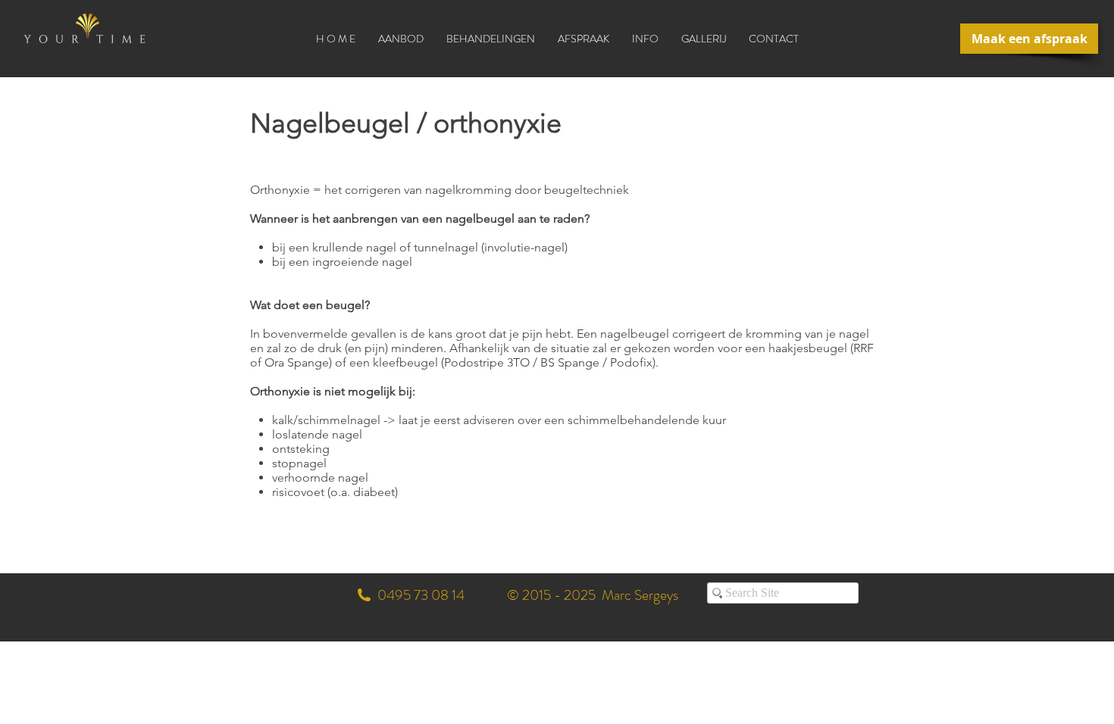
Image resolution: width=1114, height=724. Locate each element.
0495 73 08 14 (421, 595)
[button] (490, 38)
